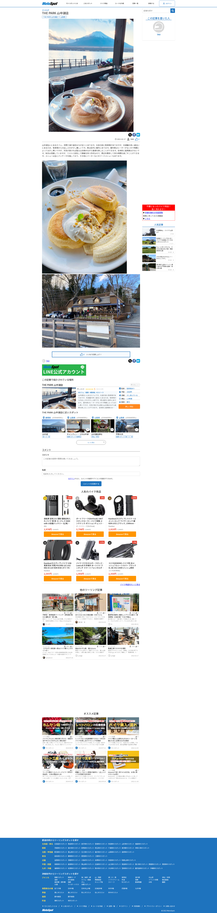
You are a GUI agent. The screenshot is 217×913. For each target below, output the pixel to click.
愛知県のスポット (87, 856)
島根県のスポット (74, 864)
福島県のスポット (141, 844)
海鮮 (69, 882)
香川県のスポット (141, 864)
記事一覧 (135, 3)
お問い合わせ (170, 906)
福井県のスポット (101, 852)
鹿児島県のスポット (142, 868)
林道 (123, 879)
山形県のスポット (128, 844)
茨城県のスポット (60, 848)
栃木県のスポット (74, 848)
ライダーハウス (73, 884)
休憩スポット (86, 884)
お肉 (150, 882)
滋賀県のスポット (60, 860)
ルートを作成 (119, 3)
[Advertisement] (91, 685)
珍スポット (126, 882)
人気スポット (88, 3)
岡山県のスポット (87, 864)
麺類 (163, 882)
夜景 (136, 879)
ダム (83, 882)
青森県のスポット (74, 844)
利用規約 (137, 906)
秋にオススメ (86, 892)
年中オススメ (113, 892)
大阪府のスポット (87, 860)
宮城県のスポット (101, 844)
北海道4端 (98, 888)
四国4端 (124, 888)
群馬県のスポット (87, 848)
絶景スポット (59, 877)
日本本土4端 (85, 888)
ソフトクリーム (113, 879)
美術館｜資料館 (60, 882)
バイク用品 (103, 3)
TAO (48, 361)
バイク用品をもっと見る (130, 584)
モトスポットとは (72, 3)
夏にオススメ (72, 892)
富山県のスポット (74, 852)
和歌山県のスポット (129, 860)
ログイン (71, 478)
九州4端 (138, 888)
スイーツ (111, 882)
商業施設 (98, 879)
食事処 (124, 877)
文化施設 (71, 879)
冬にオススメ (99, 892)
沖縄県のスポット (156, 868)
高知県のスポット (168, 864)
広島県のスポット (101, 864)
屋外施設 (71, 896)
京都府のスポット (74, 860)
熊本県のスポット (101, 868)
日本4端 (71, 888)
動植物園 (138, 882)
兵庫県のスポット (101, 860)
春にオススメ (59, 892)
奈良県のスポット (114, 860)
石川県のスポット (87, 852)
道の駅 (137, 877)
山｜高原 (98, 877)
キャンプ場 (99, 882)
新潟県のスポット (60, 852)
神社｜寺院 (166, 877)
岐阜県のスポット (60, 856)
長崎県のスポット (87, 868)
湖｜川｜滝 (112, 877)
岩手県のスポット (87, 844)
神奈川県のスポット (142, 848)
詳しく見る (129, 406)
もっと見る (91, 442)
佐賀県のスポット (74, 868)
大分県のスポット (114, 868)
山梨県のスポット (114, 852)
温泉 (56, 879)
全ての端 (57, 888)
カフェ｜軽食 (86, 879)
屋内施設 (57, 896)
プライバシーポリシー (154, 906)
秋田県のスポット (114, 844)
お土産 (151, 877)
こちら (147, 218)
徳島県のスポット (128, 864)
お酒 (56, 884)
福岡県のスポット (60, 868)
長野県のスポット (128, 852)
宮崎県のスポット (128, 868)
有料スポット (72, 900)
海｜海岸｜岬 (86, 877)
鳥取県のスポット (60, 864)
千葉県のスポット (114, 848)
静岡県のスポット (74, 856)
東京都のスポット (128, 848)
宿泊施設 (165, 879)
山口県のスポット (114, 864)
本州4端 (111, 888)
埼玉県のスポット (101, 848)
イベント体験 (153, 879)
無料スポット (59, 900)
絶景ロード (72, 877)
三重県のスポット (101, 856)
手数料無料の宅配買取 (154, 212)
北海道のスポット (60, 844)
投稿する (151, 3)
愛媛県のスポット (155, 864)
